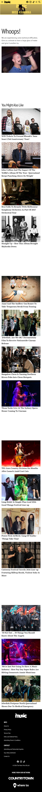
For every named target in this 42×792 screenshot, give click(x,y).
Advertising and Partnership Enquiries (14, 749)
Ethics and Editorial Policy (10, 736)
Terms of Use (7, 733)
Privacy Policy (7, 729)
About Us (6, 726)
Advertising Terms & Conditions (12, 740)
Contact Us (6, 756)
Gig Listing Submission (10, 752)
